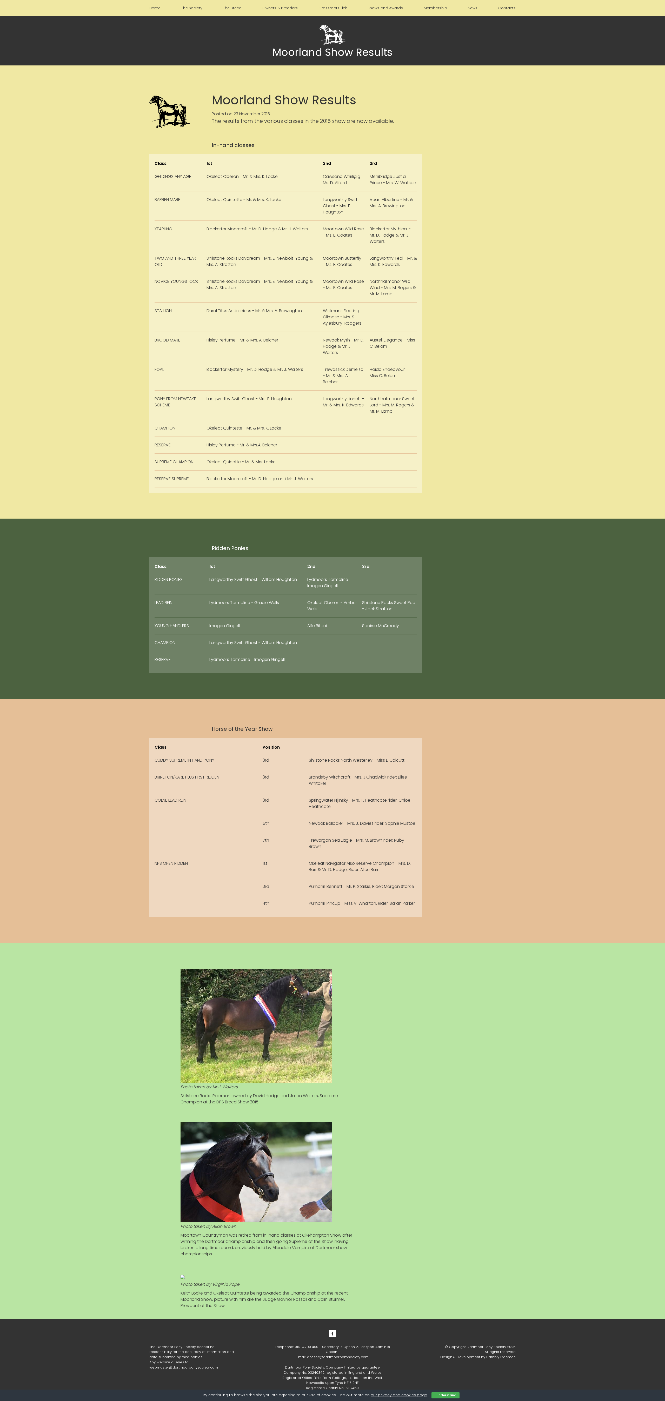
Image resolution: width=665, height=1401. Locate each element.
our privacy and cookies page (399, 1395)
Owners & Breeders (280, 8)
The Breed (232, 8)
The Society (191, 8)
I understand (445, 1395)
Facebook (332, 1333)
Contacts (507, 8)
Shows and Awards (385, 8)
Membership (435, 8)
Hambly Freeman (501, 1357)
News (472, 8)
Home (155, 8)
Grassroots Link (332, 8)
